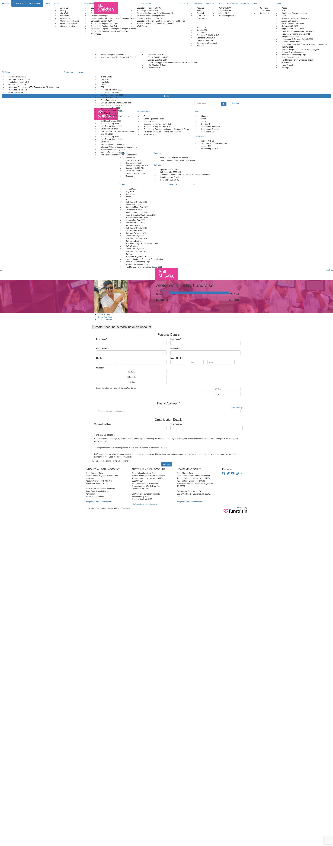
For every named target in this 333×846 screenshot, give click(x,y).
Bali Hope (105, 141)
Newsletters (105, 82)
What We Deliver (137, 3)
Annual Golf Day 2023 (110, 123)
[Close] (332, 270)
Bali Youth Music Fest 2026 (112, 95)
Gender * (100, 367)
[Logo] (106, 8)
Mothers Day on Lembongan (112, 152)
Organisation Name (102, 424)
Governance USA (155, 67)
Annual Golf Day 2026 (110, 92)
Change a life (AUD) (134, 160)
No (218, 394)
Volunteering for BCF (227, 15)
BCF (102, 87)
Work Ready (142, 26)
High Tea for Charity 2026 (111, 89)
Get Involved (217, 3)
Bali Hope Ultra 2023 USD (170, 172)
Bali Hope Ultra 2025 (109, 113)
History (199, 10)
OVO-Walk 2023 (132, 246)
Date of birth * (176, 358)
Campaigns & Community (207, 43)
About (192, 3)
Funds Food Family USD (158, 57)
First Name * (101, 339)
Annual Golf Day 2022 (110, 136)
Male (132, 372)
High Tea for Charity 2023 (111, 126)
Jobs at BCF (224, 13)
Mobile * (99, 358)
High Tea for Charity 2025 (111, 115)
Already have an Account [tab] (134, 327)
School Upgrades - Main (147, 10)
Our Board (201, 15)
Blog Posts (105, 79)
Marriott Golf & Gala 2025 (111, 110)
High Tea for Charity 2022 (111, 139)
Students (98, 50)
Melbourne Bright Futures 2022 (114, 144)
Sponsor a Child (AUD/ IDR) (208, 35)
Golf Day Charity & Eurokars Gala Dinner (117, 131)
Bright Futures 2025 (109, 100)
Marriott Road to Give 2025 (112, 105)
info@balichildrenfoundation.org (99, 501)
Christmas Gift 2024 (109, 118)
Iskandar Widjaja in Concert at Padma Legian (119, 147)
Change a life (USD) (134, 163)
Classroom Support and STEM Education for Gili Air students (173, 62)
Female (132, 377)
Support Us (194, 22)
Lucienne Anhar (165, 290)
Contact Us (147, 72)
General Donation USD (157, 59)
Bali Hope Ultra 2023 (109, 128)
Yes (219, 389)
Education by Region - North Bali (150, 15)
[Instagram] (200, 184)
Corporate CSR (225, 10)
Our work (200, 13)
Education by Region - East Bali (150, 18)
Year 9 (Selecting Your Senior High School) (118, 57)
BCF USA (145, 50)
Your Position (176, 424)
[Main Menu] (1, 270)
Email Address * (103, 348)
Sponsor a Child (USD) (206, 37)
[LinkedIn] (206, 184)
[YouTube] (194, 184)
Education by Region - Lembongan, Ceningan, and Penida (161, 20)
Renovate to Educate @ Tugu (138, 261)
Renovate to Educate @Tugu (113, 149)
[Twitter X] (188, 184)
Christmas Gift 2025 (109, 97)
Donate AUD (202, 30)
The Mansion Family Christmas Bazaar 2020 (119, 154)
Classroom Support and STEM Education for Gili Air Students (185, 174)
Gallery (97, 72)
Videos (103, 84)
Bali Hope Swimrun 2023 (111, 121)
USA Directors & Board (157, 65)
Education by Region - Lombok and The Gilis (155, 23)
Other (132, 382)
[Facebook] (182, 184)
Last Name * (175, 339)
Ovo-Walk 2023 (107, 134)
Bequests (129, 176)
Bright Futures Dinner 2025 (137, 212)
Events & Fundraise (205, 40)
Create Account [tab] (104, 327)
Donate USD (202, 32)
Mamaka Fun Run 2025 (110, 108)
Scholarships (142, 13)
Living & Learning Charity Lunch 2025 (116, 102)
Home (124, 3)
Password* (175, 348)
